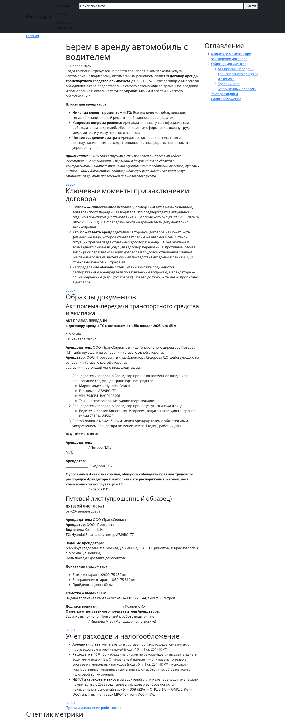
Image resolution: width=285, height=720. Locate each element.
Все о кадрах (39, 16)
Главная (63, 6)
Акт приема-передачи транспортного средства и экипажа (238, 74)
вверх (70, 184)
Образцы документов (66, 25)
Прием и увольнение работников (93, 707)
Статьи (62, 14)
